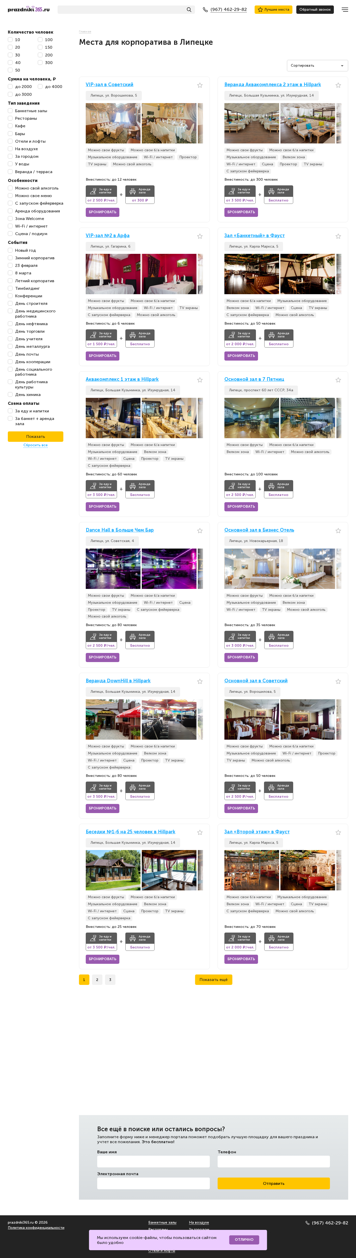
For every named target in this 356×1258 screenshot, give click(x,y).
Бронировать (102, 212)
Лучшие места (276, 9)
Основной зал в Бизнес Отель (259, 530)
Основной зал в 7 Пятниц (254, 379)
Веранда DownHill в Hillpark (118, 681)
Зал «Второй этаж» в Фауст (257, 832)
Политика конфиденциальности (36, 1227)
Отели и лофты (161, 1250)
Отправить (274, 1183)
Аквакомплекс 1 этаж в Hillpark (122, 379)
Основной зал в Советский (256, 681)
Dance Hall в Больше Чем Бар (120, 530)
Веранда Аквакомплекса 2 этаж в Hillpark (272, 84)
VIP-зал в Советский (109, 84)
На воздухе (199, 1222)
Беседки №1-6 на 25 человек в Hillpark (130, 832)
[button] (199, 123)
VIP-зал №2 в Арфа (108, 235)
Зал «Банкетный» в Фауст (254, 235)
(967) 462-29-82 (330, 1223)
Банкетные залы (162, 1222)
